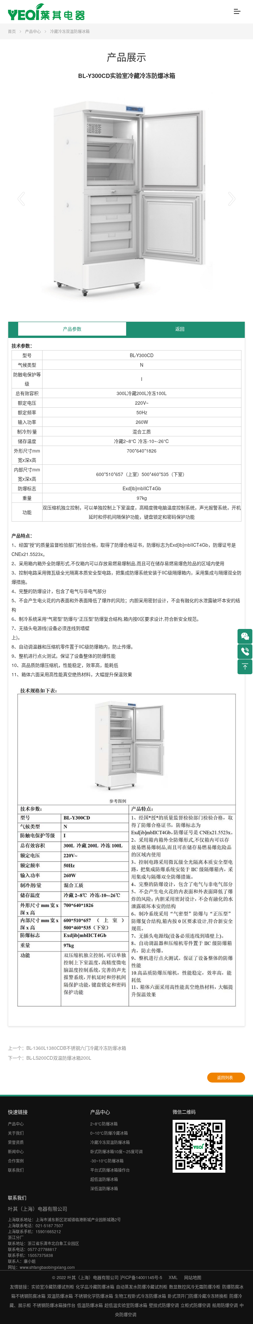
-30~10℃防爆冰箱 (107, 1160)
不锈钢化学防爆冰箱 (93, 1296)
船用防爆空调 (225, 1305)
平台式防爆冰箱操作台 (110, 1170)
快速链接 (18, 1111)
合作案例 (16, 1160)
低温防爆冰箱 (90, 1305)
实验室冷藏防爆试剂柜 (52, 1286)
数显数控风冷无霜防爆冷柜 (194, 1286)
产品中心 (33, 31)
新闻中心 (16, 1151)
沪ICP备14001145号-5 (141, 1277)
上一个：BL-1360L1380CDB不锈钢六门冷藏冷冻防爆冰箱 (67, 1048)
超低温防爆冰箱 (104, 1179)
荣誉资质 (16, 1142)
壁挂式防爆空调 (164, 1305)
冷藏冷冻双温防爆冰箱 (70, 31)
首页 (12, 31)
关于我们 (16, 1133)
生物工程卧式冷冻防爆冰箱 (140, 1296)
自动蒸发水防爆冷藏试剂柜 (141, 1286)
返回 (179, 328)
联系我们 (16, 1170)
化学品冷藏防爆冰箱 (95, 1286)
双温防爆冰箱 (60, 1296)
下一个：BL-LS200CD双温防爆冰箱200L (49, 1057)
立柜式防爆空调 (196, 1305)
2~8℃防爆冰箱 (104, 1123)
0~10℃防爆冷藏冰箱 (109, 1133)
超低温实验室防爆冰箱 (125, 1305)
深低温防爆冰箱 (104, 1188)
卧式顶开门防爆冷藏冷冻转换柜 (198, 1296)
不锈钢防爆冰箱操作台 (54, 1305)
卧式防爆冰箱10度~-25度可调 (116, 1151)
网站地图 (192, 1277)
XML (173, 1277)
